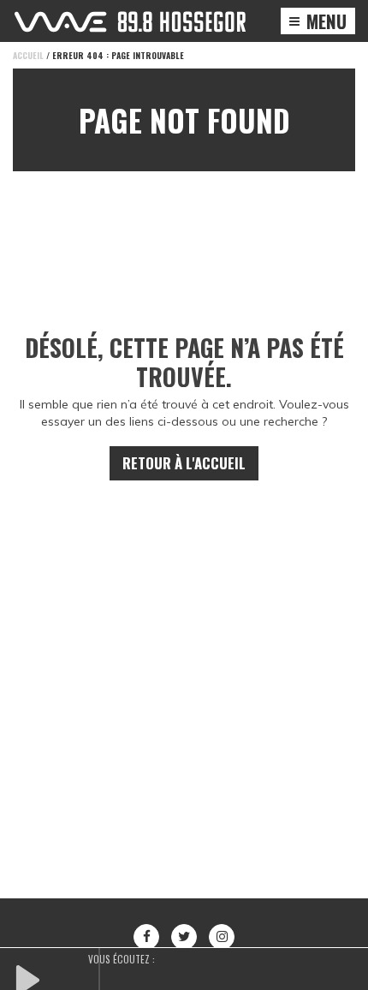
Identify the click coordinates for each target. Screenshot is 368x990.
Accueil (28, 55)
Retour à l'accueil (184, 463)
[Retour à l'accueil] (130, 22)
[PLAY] (55, 978)
